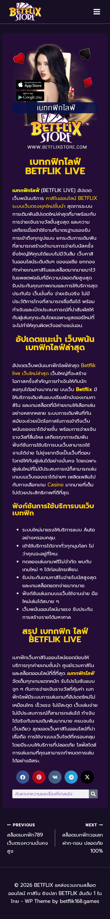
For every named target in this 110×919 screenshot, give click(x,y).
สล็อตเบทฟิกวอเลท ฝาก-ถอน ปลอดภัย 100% (82, 838)
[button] (22, 777)
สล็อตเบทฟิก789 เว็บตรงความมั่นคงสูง (27, 838)
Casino (56, 484)
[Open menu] (96, 11)
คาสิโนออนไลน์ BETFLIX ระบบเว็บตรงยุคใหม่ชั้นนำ (54, 202)
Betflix (84, 389)
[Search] (93, 794)
